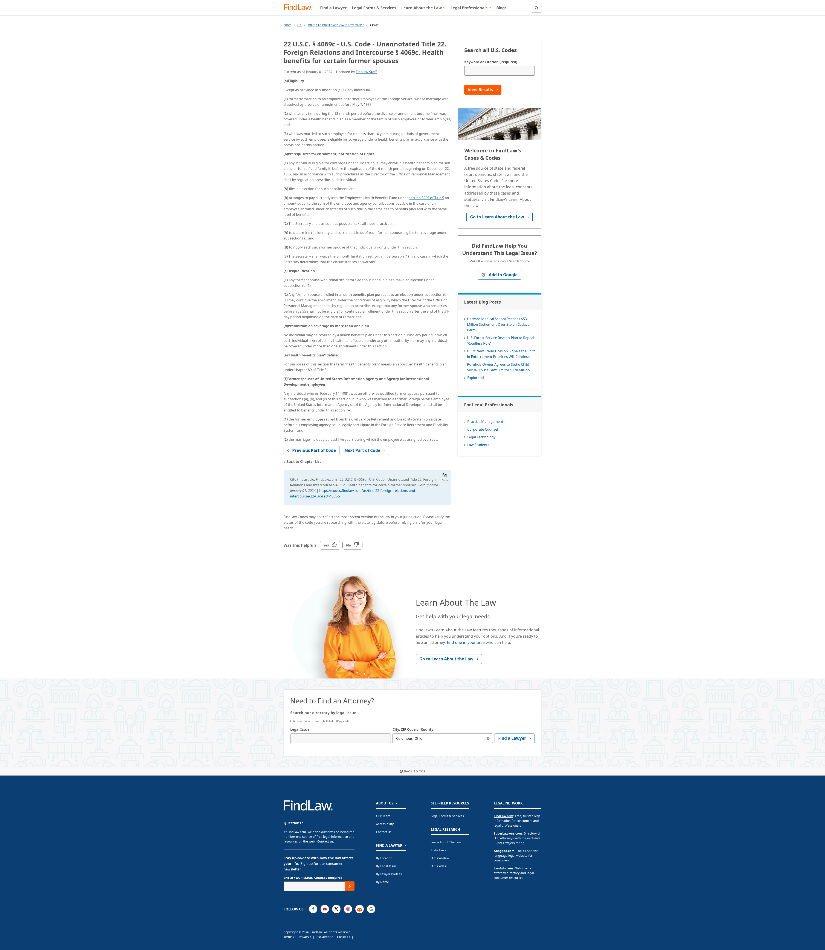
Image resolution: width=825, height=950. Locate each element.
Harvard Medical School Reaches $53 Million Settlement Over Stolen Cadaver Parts (499, 324)
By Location (384, 858)
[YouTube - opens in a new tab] (325, 909)
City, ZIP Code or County (413, 729)
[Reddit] (359, 909)
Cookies (342, 937)
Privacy (304, 937)
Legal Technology (481, 437)
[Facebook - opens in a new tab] (313, 909)
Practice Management (485, 421)
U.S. (299, 25)
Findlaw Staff (366, 71)
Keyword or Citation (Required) (490, 62)
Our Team (383, 816)
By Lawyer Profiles (389, 874)
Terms (288, 937)
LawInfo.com (503, 868)
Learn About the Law (446, 842)
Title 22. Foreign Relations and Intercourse (336, 25)
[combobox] (340, 738)
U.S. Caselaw (440, 858)
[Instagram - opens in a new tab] (348, 909)
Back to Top (415, 771)
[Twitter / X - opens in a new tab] (336, 909)
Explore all (475, 377)
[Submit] (349, 886)
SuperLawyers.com (508, 833)
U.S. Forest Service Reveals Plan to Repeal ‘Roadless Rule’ (500, 340)
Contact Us (383, 832)
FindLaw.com (503, 816)
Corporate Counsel (482, 429)
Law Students (478, 444)
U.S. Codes (438, 866)
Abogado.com (504, 851)
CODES (287, 25)
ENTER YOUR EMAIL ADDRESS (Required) (314, 878)
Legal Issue (299, 729)
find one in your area (466, 642)
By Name (382, 882)
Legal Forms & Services (447, 816)
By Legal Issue (386, 866)
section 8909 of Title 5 (426, 197)
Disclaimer (323, 937)
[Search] (536, 7)
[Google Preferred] (371, 909)
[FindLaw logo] (299, 8)
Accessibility (385, 824)
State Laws (438, 850)
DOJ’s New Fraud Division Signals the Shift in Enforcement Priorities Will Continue (501, 354)
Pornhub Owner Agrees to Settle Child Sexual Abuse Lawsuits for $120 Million (498, 367)
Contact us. (325, 841)
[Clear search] (488, 738)
